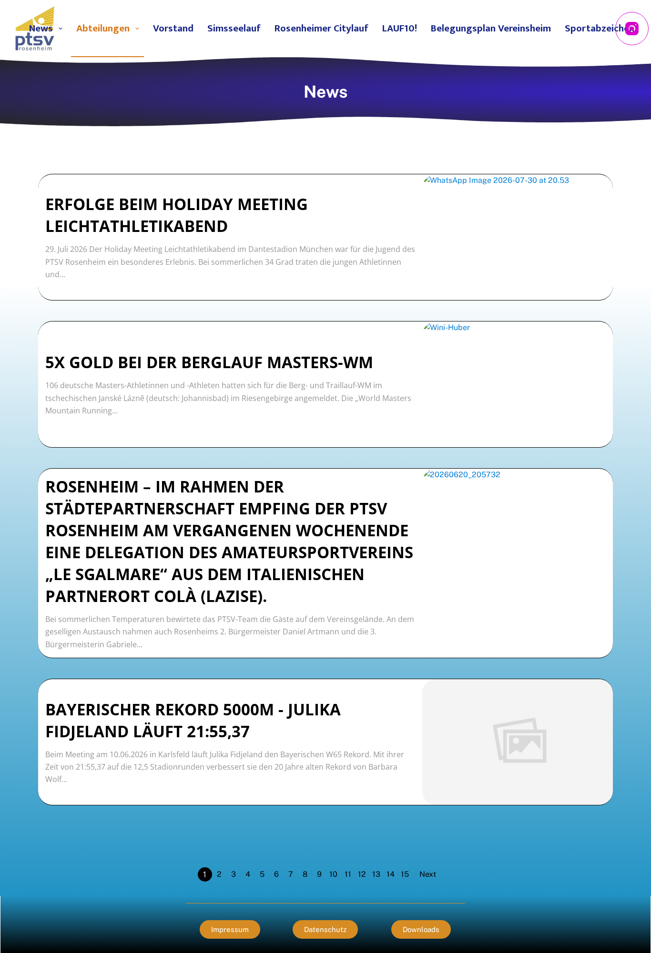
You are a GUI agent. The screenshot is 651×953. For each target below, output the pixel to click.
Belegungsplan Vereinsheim (491, 28)
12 (362, 874)
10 (333, 874)
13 (376, 874)
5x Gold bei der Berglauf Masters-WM (209, 362)
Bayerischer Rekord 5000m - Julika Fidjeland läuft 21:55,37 (193, 720)
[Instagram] (632, 28)
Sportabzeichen (599, 28)
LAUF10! (399, 28)
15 (405, 874)
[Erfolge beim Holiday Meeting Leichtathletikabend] (517, 237)
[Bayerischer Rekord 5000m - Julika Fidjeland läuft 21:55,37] (517, 742)
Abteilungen (103, 28)
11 (348, 874)
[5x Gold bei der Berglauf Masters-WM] (517, 384)
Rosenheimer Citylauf (321, 28)
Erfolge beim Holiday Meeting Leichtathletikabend (176, 215)
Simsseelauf (234, 28)
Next (427, 874)
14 (391, 874)
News (41, 28)
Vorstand (173, 28)
